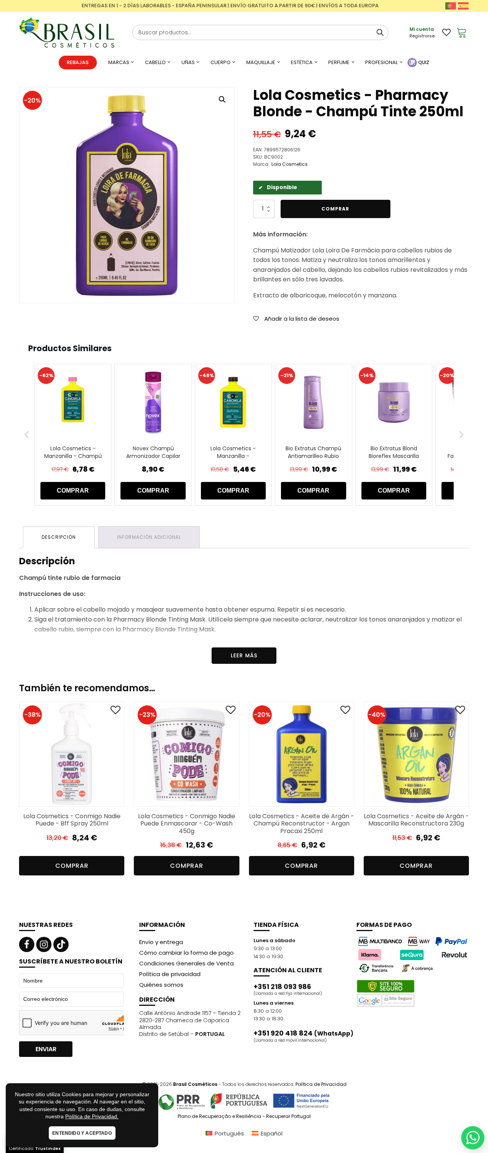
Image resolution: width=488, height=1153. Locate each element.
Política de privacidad (170, 974)
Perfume (339, 62)
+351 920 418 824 (303, 1033)
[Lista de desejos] (446, 32)
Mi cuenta (421, 29)
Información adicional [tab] (149, 537)
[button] (222, 99)
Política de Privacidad (321, 1084)
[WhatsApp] (472, 1137)
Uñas (188, 62)
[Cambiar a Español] (463, 6)
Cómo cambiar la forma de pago (186, 953)
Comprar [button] (71, 865)
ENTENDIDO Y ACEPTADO (82, 1133)
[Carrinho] (461, 32)
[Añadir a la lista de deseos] (115, 711)
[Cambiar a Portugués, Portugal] (450, 6)
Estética (302, 62)
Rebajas (77, 62)
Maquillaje (260, 62)
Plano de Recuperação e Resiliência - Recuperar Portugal (244, 1116)
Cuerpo (220, 62)
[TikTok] (61, 944)
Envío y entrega (161, 942)
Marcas (118, 62)
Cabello (155, 62)
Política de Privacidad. (92, 1116)
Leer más (244, 655)
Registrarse (422, 36)
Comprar (335, 209)
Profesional (381, 62)
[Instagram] (43, 944)
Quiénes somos (161, 985)
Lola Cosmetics (289, 164)
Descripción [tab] (59, 537)
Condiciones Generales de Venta (186, 963)
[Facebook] (26, 944)
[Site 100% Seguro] (385, 993)
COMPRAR (73, 490)
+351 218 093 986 (282, 986)
